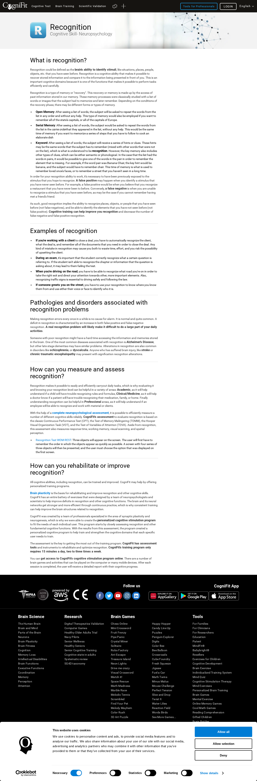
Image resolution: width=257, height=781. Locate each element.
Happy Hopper (161, 623)
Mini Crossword (121, 628)
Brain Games (201, 694)
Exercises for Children (206, 659)
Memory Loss (27, 654)
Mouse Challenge (163, 685)
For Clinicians (201, 628)
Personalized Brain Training (210, 690)
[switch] (115, 773)
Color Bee (158, 645)
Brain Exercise (202, 668)
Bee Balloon (159, 650)
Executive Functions (31, 668)
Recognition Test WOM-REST (53, 440)
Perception (25, 681)
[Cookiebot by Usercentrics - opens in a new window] (26, 773)
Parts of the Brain (29, 632)
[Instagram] (127, 596)
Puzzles (157, 632)
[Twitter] (109, 596)
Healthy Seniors (74, 645)
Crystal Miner (119, 641)
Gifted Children (202, 717)
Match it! (116, 677)
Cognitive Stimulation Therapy (212, 681)
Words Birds (160, 712)
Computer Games (75, 628)
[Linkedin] (136, 596)
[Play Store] (193, 595)
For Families (200, 623)
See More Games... (164, 717)
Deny (223, 755)
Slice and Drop (161, 694)
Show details (209, 773)
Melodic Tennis (120, 694)
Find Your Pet (119, 703)
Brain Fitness (26, 645)
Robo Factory (119, 650)
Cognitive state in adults (80, 654)
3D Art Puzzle (119, 717)
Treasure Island (121, 659)
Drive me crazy (120, 668)
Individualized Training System (212, 672)
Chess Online (119, 623)
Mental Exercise (203, 699)
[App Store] (224, 595)
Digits (155, 641)
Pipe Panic (117, 637)
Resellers (198, 654)
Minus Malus (160, 681)
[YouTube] (118, 596)
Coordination (26, 672)
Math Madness (120, 685)
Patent (197, 641)
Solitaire (116, 645)
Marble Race (119, 690)
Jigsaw (156, 668)
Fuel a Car (158, 672)
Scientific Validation (92, 6)
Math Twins (159, 677)
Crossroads (159, 654)
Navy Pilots (71, 637)
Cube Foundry (161, 659)
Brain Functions (28, 663)
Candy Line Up (161, 628)
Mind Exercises (202, 685)
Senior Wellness (74, 641)
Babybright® (201, 650)
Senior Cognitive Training (80, 650)
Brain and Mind (28, 628)
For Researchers (203, 632)
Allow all (223, 732)
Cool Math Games (204, 708)
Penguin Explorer (163, 637)
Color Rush (118, 712)
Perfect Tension (162, 690)
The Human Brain (29, 623)
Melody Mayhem (121, 708)
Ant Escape (118, 654)
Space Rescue (120, 681)
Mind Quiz (199, 677)
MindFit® (199, 645)
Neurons (23, 637)
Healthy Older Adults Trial (80, 632)
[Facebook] (100, 596)
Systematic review (76, 659)
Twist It (157, 699)
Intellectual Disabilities (32, 659)
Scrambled (118, 699)
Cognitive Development (207, 663)
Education (199, 637)
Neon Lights (118, 663)
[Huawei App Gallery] (163, 595)
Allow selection (223, 743)
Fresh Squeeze (161, 663)
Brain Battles (201, 721)
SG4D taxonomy (75, 663)
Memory (23, 677)
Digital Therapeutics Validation (84, 623)
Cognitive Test (41, 6)
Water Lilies (159, 703)
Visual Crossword (122, 672)
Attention (24, 685)
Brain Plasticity (28, 641)
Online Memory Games (207, 703)
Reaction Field (161, 708)
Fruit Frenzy (118, 632)
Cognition (24, 650)
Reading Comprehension (208, 712)
